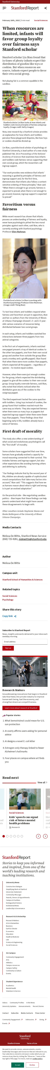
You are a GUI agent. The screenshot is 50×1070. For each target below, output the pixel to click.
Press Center (40, 1013)
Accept (17, 1065)
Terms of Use (32, 1043)
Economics (10, 931)
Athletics (9, 962)
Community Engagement (15, 957)
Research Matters (12, 920)
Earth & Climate (11, 928)
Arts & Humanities (12, 923)
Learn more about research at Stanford (21, 708)
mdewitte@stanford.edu (33, 539)
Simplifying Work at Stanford (16, 889)
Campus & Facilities (13, 900)
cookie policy (37, 1059)
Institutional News (12, 905)
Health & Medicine (12, 937)
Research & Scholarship (16, 916)
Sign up (8, 648)
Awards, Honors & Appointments (18, 897)
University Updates (9, 1006)
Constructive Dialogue (14, 886)
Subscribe (15, 1013)
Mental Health (11, 988)
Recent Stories (38, 1006)
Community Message (13, 895)
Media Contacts (27, 1013)
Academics (10, 985)
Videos (4, 1003)
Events (8, 973)
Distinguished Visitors (14, 903)
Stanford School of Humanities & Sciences (22, 579)
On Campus (11, 953)
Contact (5, 1013)
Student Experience (14, 981)
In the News (30, 1003)
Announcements (24, 1006)
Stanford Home (14, 1043)
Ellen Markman (18, 231)
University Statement (13, 892)
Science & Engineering (14, 942)
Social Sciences (41, 20)
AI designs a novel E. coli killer (20, 741)
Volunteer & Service (13, 991)
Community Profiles (17, 1003)
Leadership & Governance (15, 908)
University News (12, 882)
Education (9, 934)
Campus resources (13, 965)
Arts (7, 960)
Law (7, 939)
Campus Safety (11, 968)
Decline (32, 1065)
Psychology (7, 599)
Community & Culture (13, 971)
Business (9, 926)
